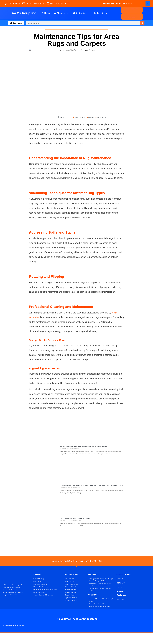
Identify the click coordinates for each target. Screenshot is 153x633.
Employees (121, 595)
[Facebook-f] (148, 3)
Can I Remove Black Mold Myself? (75, 518)
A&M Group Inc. (24, 13)
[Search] (142, 23)
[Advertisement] (76, 428)
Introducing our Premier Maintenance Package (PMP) (83, 446)
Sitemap (119, 591)
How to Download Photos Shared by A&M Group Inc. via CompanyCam (91, 485)
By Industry (99, 13)
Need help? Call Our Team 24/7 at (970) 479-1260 (77, 561)
